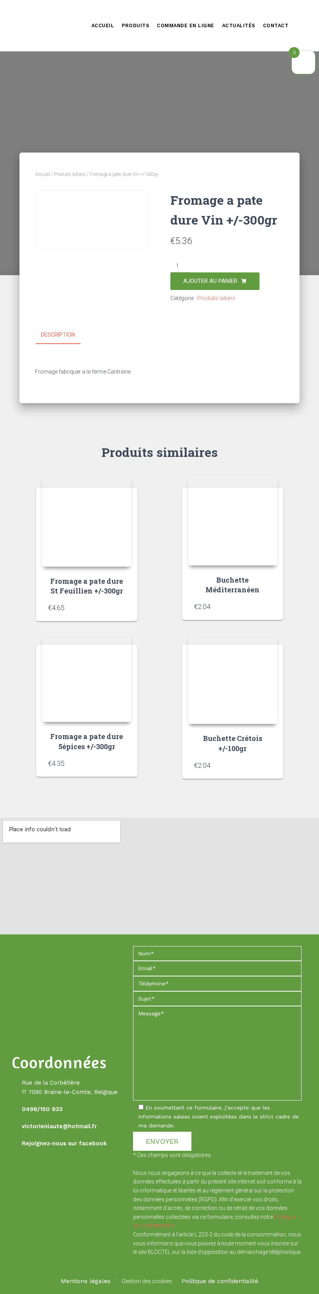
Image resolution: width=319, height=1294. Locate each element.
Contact (276, 25)
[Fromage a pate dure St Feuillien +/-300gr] (86, 521)
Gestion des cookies (147, 1281)
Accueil (102, 25)
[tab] (63, 335)
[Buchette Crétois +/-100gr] (232, 678)
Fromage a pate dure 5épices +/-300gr (86, 741)
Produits (135, 25)
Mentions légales (85, 1281)
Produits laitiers (70, 174)
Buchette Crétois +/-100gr (232, 743)
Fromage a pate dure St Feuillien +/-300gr (86, 585)
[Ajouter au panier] (122, 607)
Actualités (238, 25)
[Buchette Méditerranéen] (232, 520)
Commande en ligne (185, 25)
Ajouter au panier (210, 280)
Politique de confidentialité (220, 1281)
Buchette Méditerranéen (232, 584)
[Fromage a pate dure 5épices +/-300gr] (86, 677)
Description (58, 335)
